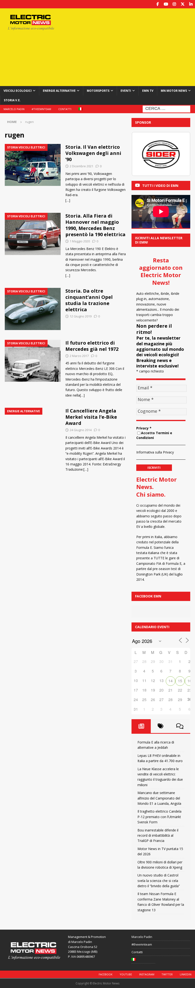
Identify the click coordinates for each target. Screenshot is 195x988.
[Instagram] (174, 4)
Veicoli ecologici (18, 91)
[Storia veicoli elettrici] (33, 165)
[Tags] (160, 726)
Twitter (167, 974)
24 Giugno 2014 (81, 430)
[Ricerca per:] (166, 108)
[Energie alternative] (33, 429)
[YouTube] (166, 4)
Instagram (146, 974)
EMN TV (147, 91)
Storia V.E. (12, 100)
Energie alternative (59, 91)
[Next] (180, 154)
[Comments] (180, 726)
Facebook (105, 974)
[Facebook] (157, 4)
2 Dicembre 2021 (81, 166)
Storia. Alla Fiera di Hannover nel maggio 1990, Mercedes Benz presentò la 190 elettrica (95, 225)
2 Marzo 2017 (79, 356)
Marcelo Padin (14, 109)
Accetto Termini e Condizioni (154, 435)
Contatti (64, 109)
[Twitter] (182, 4)
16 (189, 680)
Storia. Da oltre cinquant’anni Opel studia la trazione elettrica (89, 300)
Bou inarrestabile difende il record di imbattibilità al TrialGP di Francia (157, 835)
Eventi (126, 91)
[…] (67, 200)
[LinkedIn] (191, 4)
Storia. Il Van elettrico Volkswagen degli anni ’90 (93, 153)
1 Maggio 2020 (80, 241)
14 (170, 680)
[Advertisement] (133, 46)
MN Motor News (174, 91)
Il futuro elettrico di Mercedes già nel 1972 (91, 346)
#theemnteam (41, 109)
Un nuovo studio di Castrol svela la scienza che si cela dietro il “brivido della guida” (158, 880)
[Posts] (141, 726)
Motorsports (98, 91)
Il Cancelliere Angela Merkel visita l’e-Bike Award (91, 416)
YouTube (126, 974)
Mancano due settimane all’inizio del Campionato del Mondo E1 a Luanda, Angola (159, 798)
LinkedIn (185, 974)
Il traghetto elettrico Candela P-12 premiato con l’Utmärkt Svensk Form (159, 816)
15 (180, 680)
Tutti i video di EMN (160, 185)
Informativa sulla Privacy (155, 452)
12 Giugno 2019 (81, 316)
